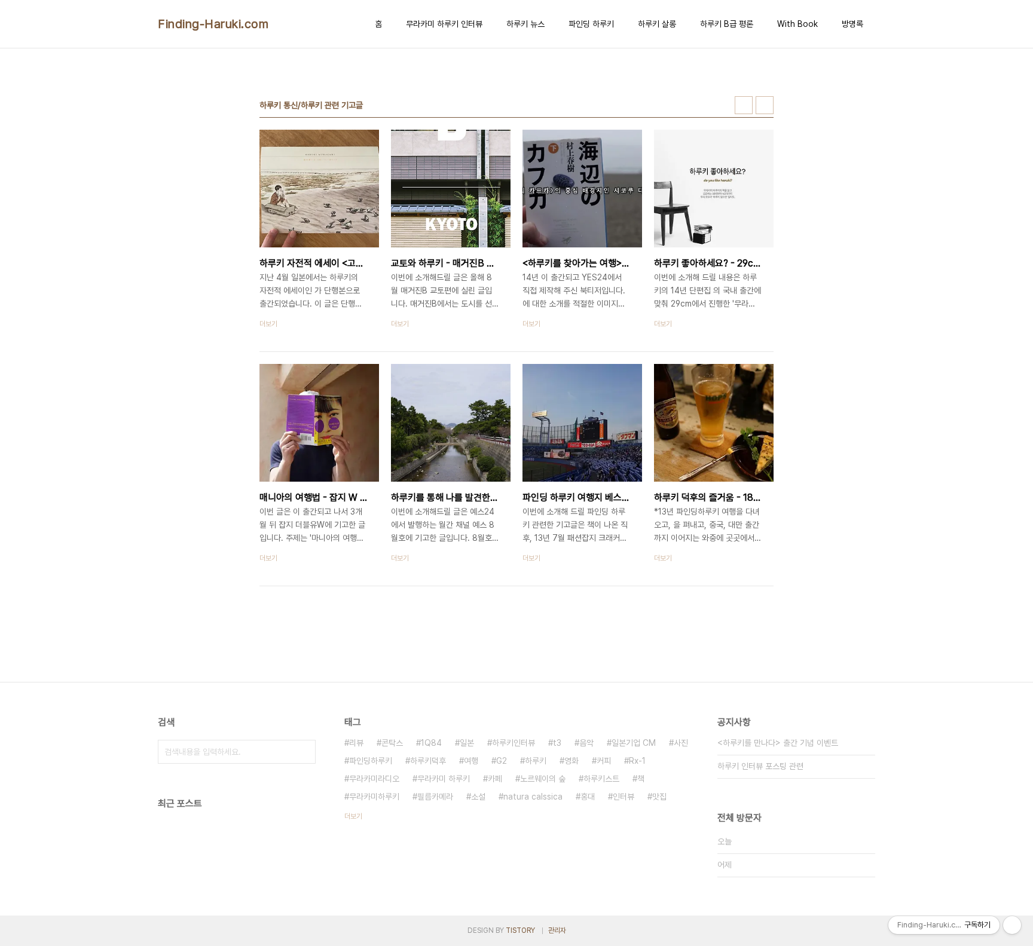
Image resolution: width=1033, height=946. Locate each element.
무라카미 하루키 (443, 778)
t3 (557, 743)
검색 (303, 751)
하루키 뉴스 (525, 24)
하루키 (535, 761)
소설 (478, 796)
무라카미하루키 (374, 796)
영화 (571, 761)
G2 (501, 761)
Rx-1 (637, 761)
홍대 (587, 796)
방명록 (852, 24)
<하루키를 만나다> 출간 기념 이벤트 (777, 743)
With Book (797, 24)
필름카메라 (435, 796)
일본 (467, 743)
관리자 (557, 930)
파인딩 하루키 (591, 24)
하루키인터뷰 (513, 743)
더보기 (353, 816)
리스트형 (765, 105)
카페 (495, 778)
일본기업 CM (634, 743)
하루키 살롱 (657, 24)
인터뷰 (623, 796)
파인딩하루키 (370, 761)
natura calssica (533, 796)
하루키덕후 (428, 761)
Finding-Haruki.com (213, 24)
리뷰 (356, 743)
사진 (681, 743)
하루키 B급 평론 (726, 24)
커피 (604, 761)
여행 (471, 761)
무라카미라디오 (374, 778)
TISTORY (520, 930)
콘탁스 (392, 743)
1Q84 (431, 743)
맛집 (659, 796)
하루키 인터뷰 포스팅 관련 (760, 766)
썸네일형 (744, 105)
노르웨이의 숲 (543, 778)
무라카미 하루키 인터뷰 (444, 24)
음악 (586, 743)
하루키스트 (601, 778)
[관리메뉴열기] (1012, 925)
